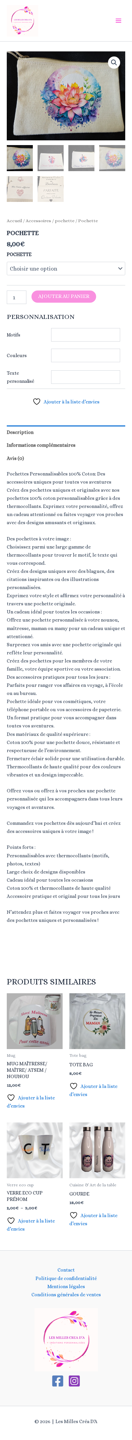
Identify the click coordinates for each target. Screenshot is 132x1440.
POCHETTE (19, 254)
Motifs (13, 335)
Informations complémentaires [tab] (41, 445)
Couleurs (17, 355)
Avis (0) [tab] (15, 458)
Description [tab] (20, 432)
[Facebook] (57, 1381)
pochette (64, 220)
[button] (114, 62)
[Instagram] (74, 1381)
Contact (66, 1270)
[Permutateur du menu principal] (118, 20)
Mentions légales (66, 1286)
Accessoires (38, 220)
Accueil (14, 220)
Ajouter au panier (63, 296)
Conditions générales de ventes (66, 1294)
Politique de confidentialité (66, 1278)
